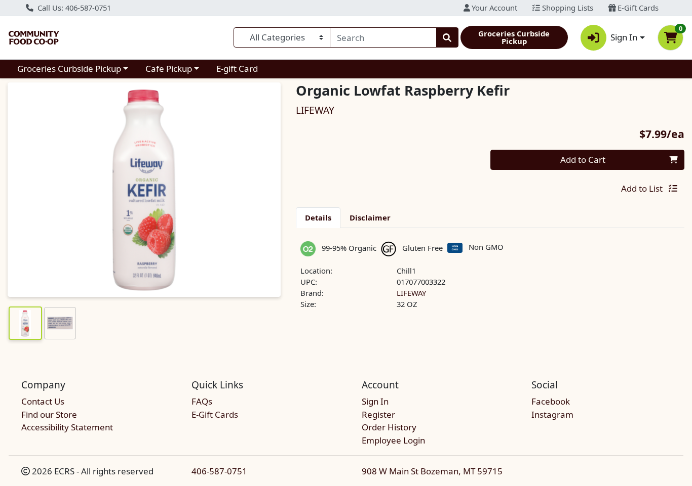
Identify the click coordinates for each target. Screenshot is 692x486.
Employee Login (393, 440)
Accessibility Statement (67, 427)
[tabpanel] (490, 280)
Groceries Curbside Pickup (69, 68)
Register (378, 414)
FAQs (201, 401)
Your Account (493, 8)
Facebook (550, 401)
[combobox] (383, 37)
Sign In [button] (623, 37)
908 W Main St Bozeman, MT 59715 (432, 471)
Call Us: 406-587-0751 (73, 8)
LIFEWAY (411, 293)
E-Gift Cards (637, 8)
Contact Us (42, 401)
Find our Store (49, 414)
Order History (389, 427)
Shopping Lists (566, 8)
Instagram (552, 414)
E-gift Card (237, 68)
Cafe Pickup (168, 68)
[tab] (318, 217)
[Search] (447, 37)
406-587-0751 (219, 471)
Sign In (375, 401)
